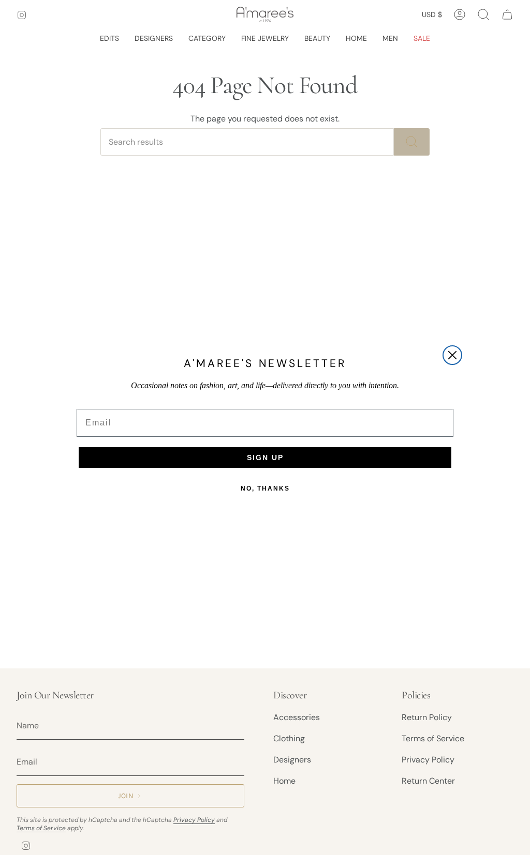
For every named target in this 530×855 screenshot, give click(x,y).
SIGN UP (265, 457)
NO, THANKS (265, 488)
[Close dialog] (452, 355)
